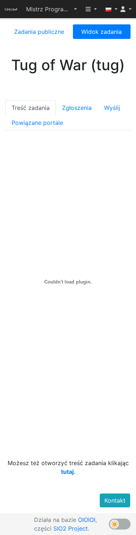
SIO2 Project (70, 528)
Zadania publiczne (39, 31)
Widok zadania (101, 31)
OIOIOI (86, 519)
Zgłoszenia (77, 107)
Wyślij (112, 107)
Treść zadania (31, 107)
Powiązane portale (37, 122)
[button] (51, 9)
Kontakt (114, 500)
